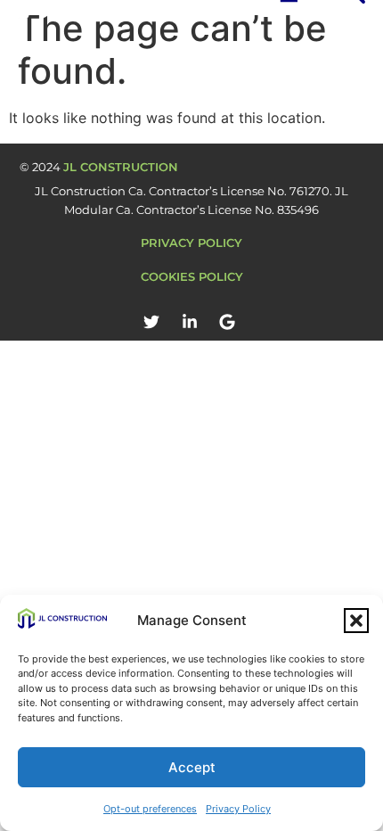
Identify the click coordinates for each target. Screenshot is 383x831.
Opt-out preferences (150, 808)
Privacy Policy (238, 808)
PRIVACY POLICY (191, 242)
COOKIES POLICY (192, 276)
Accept (192, 767)
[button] (356, 620)
